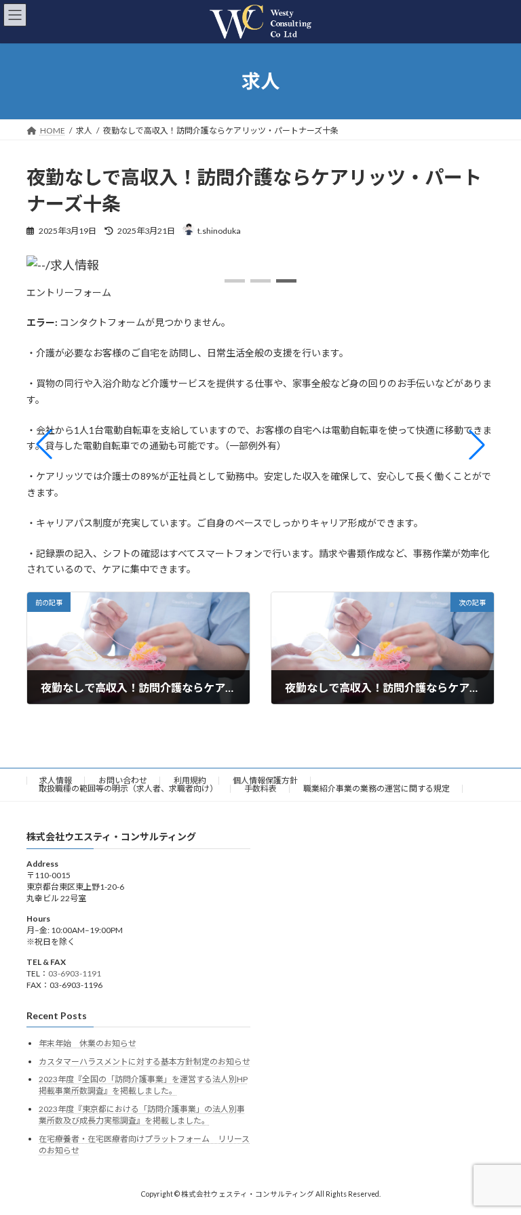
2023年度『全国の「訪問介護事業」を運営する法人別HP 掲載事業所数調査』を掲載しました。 (143, 1085)
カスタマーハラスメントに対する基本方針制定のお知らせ (144, 1061)
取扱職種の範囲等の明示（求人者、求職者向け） (128, 788)
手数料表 (260, 788)
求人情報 (55, 780)
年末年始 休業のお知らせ (87, 1043)
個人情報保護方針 (265, 780)
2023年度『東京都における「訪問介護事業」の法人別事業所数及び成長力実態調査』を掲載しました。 (142, 1115)
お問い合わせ (122, 780)
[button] (235, 281)
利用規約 (190, 780)
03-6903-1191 (74, 973)
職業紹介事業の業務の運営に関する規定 (376, 788)
